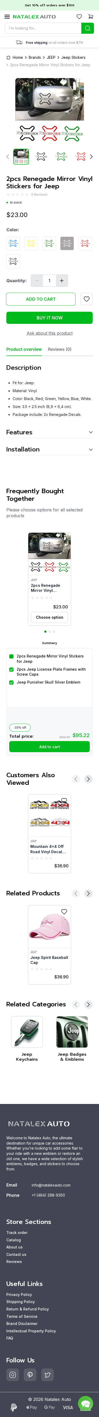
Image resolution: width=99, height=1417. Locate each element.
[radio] (8, 194)
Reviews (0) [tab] (60, 349)
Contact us (16, 1254)
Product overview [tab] (24, 349)
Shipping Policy (20, 1301)
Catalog (13, 1240)
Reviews (14, 1261)
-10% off (20, 727)
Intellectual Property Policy (31, 1331)
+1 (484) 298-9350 (48, 1195)
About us (14, 1247)
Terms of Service (21, 1316)
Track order (16, 1232)
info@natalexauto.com (51, 1185)
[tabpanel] (49, 406)
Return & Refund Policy (27, 1309)
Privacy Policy (19, 1294)
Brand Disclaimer (21, 1323)
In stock (16, 202)
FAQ (9, 1338)
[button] (49, 579)
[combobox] (49, 28)
